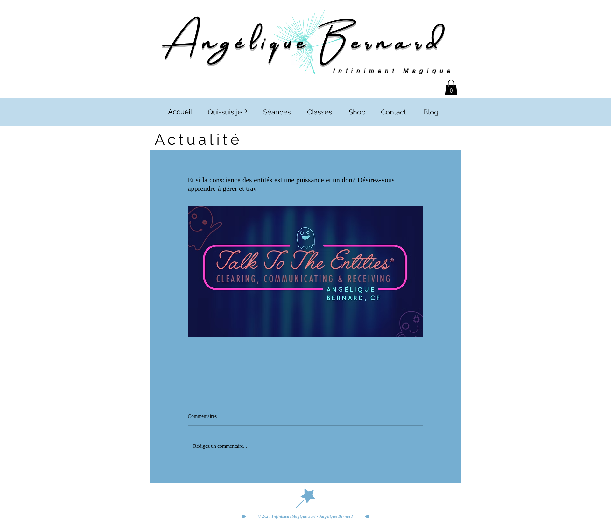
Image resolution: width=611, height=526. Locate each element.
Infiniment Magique (393, 70)
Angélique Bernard (305, 39)
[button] (451, 87)
